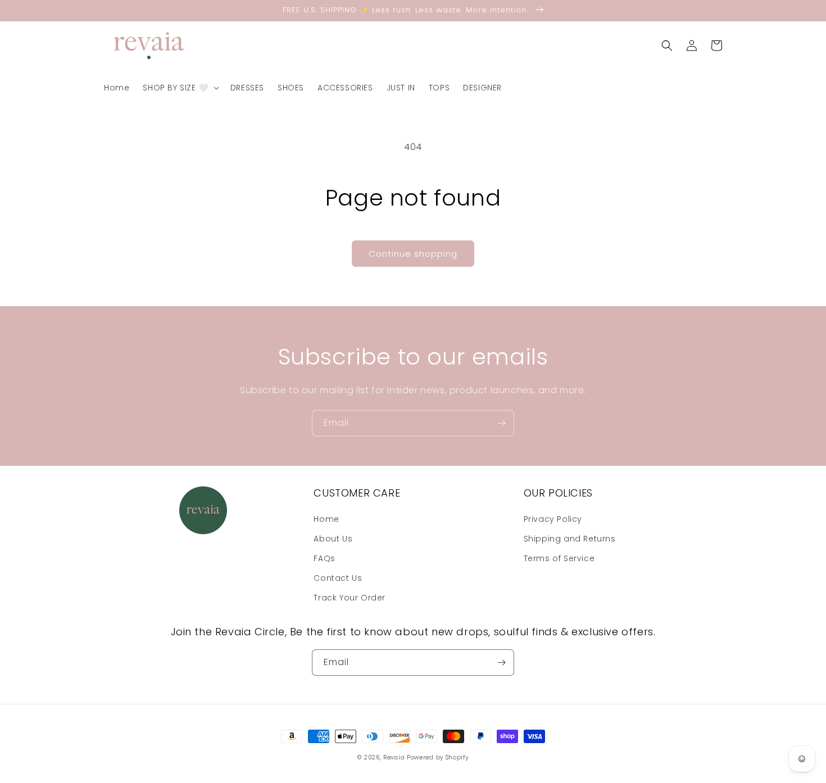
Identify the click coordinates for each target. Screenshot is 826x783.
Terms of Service (559, 558)
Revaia (394, 757)
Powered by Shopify (438, 757)
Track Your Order (349, 597)
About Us (333, 538)
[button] (179, 87)
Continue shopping (413, 254)
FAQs (324, 558)
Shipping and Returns (570, 538)
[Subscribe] (501, 423)
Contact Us (338, 578)
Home (326, 519)
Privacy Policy (553, 519)
